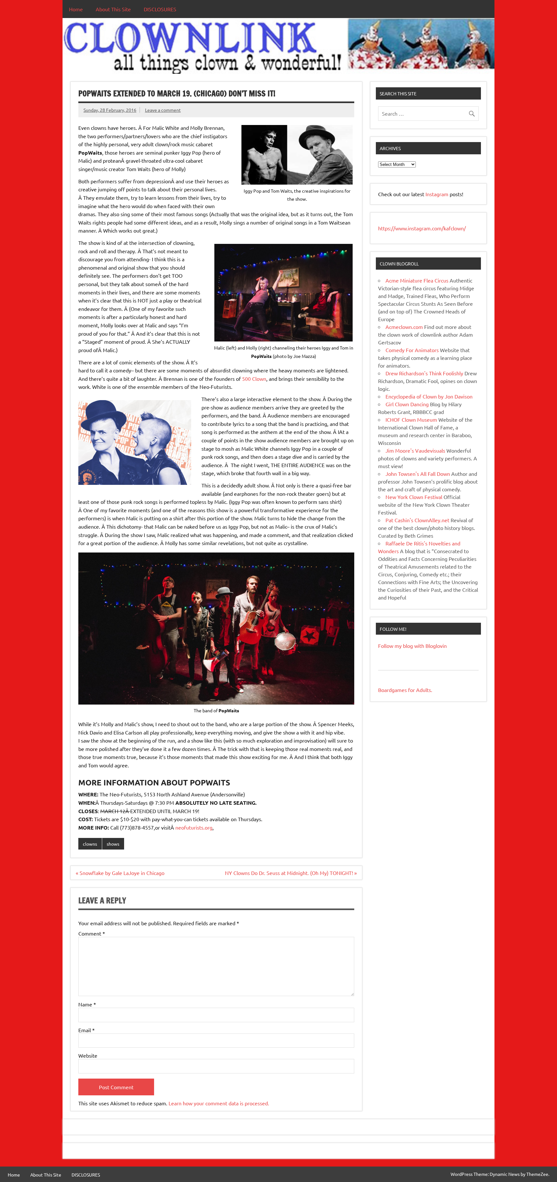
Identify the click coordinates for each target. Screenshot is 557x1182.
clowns (90, 844)
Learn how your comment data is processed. (219, 1103)
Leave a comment (163, 110)
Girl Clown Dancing (407, 404)
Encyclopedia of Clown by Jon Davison (429, 396)
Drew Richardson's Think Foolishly (424, 373)
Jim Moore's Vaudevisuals (415, 450)
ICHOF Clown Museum (411, 419)
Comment (91, 933)
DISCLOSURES (160, 9)
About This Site (113, 9)
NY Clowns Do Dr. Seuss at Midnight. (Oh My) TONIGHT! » (291, 873)
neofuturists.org (193, 827)
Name (87, 1004)
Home (76, 9)
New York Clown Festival (414, 497)
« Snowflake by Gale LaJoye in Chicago (120, 873)
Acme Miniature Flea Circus (417, 280)
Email (86, 1030)
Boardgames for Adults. (405, 690)
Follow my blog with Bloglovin (412, 645)
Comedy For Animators (412, 350)
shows (113, 844)
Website (87, 1055)
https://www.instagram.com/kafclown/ (422, 228)
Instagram (437, 194)
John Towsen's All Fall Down (418, 473)
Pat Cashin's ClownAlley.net (417, 520)
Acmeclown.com (404, 326)
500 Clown (254, 378)
